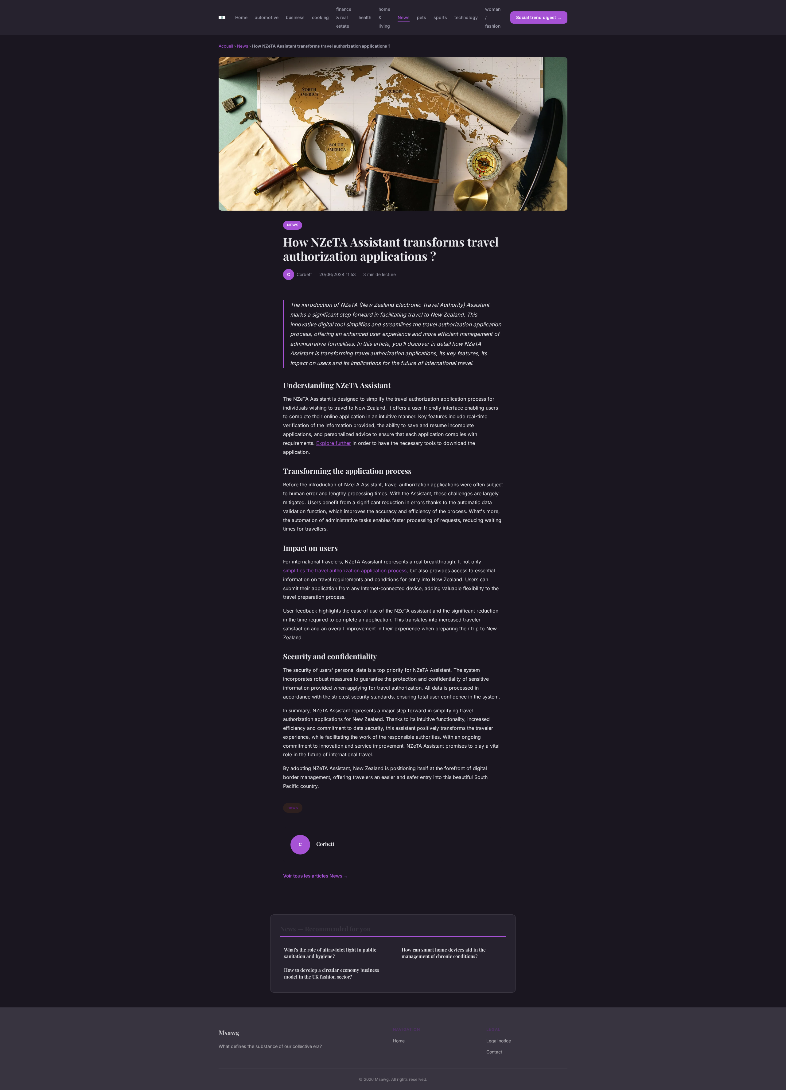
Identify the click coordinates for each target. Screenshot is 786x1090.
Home (241, 17)
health (365, 17)
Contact (494, 1051)
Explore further (333, 443)
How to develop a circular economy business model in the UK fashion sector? (331, 973)
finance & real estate (343, 17)
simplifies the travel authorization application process (345, 570)
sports (440, 17)
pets (421, 17)
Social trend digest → (539, 17)
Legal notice (498, 1040)
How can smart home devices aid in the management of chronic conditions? (444, 953)
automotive (266, 17)
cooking (320, 17)
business (295, 17)
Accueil (226, 46)
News (404, 17)
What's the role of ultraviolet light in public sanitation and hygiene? (330, 953)
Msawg (229, 1032)
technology (466, 17)
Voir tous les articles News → (315, 876)
